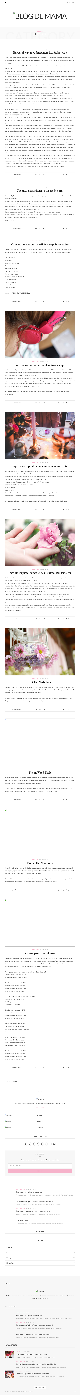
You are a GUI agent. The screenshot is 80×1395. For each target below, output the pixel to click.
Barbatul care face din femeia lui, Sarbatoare (40, 52)
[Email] (68, 174)
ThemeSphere (28, 1391)
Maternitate (20, 1189)
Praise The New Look (40, 863)
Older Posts (12, 1081)
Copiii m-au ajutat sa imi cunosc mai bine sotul (40, 466)
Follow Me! (40, 1387)
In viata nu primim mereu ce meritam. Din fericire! (40, 573)
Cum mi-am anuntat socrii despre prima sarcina (40, 244)
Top (74, 1391)
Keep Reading (40, 174)
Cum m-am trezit (22, 1221)
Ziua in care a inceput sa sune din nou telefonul (33, 1211)
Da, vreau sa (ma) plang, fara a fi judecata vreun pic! (34, 1201)
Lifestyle (33, 49)
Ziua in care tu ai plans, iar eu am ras (29, 1192)
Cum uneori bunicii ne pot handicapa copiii (40, 365)
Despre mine (10, 1253)
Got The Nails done (40, 682)
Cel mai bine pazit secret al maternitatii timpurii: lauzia (36, 1364)
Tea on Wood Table (40, 773)
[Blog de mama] (40, 16)
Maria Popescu (17, 174)
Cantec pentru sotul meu (40, 953)
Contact (9, 1247)
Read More (40, 1108)
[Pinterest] (66, 174)
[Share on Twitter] (63, 174)
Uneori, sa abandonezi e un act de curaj (40, 191)
